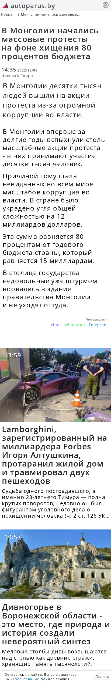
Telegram (98, 324)
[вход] (105, 6)
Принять (102, 677)
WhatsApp (74, 324)
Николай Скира (17, 75)
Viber (56, 324)
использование (25, 679)
